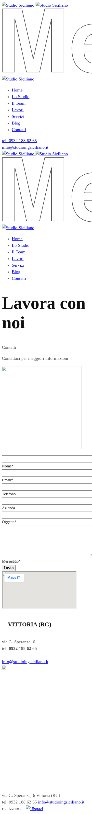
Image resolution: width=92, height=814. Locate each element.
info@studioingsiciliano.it (25, 147)
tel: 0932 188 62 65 (19, 140)
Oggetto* (9, 522)
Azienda (8, 508)
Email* (7, 480)
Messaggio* (11, 561)
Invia (9, 567)
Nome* (7, 466)
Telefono (9, 494)
